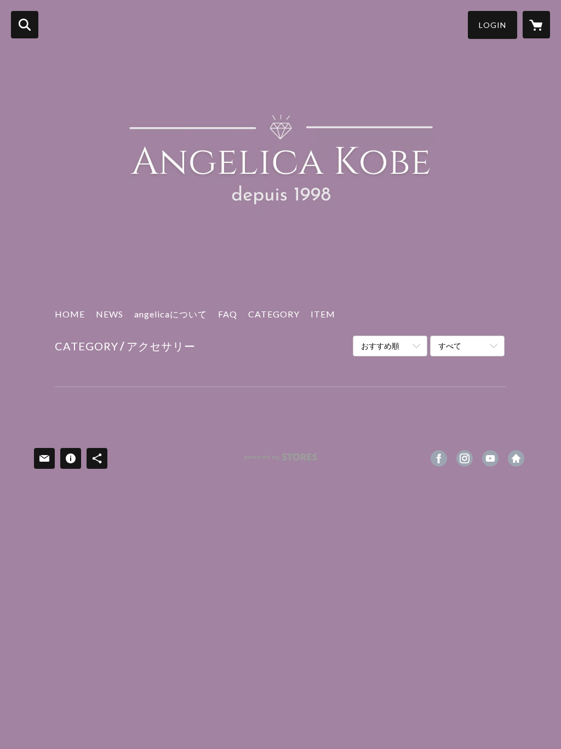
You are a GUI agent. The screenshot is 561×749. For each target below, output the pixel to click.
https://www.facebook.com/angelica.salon (439, 458)
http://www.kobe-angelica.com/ (516, 458)
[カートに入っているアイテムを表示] (536, 24)
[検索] (24, 24)
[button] (492, 25)
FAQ (227, 314)
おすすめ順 (380, 345)
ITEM (323, 314)
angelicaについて (170, 314)
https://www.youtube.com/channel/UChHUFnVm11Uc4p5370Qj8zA (490, 458)
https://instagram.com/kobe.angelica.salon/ (464, 458)
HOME (70, 314)
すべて (449, 345)
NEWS (109, 314)
